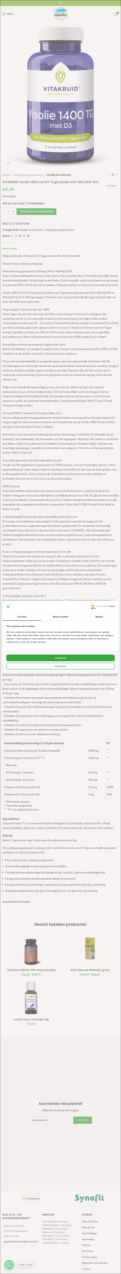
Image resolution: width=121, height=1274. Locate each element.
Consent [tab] (21, 616)
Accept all (60, 658)
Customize (60, 666)
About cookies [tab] (60, 616)
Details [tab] (99, 616)
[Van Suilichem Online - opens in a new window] (103, 607)
